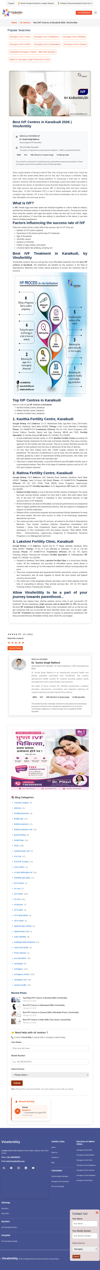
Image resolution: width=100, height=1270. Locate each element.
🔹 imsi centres (19, 867)
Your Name (16, 1042)
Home (14, 22)
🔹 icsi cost (18, 856)
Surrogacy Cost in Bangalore (46, 37)
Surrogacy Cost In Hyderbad (85, 1175)
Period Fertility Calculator (59, 1176)
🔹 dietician (18, 808)
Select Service (17, 1069)
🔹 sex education (20, 958)
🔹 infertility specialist (22, 878)
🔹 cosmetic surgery (21, 803)
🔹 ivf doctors (18, 905)
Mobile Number (18, 1056)
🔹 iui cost (17, 888)
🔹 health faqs (19, 840)
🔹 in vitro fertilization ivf (23, 872)
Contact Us (55, 1157)
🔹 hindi (17, 846)
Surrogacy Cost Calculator (60, 1181)
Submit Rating (15, 648)
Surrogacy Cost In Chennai (85, 1170)
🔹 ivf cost (18, 899)
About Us (54, 1152)
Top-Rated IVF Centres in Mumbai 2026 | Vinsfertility (45, 998)
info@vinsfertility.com (15, 1161)
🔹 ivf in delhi (18, 910)
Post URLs (5, 1208)
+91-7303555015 (13, 1157)
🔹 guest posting (20, 835)
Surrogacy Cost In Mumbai (85, 1155)
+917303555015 (84, 13)
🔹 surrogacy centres (23, 974)
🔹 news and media (21, 947)
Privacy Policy (54, 1259)
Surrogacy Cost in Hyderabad (47, 44)
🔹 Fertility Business (21, 813)
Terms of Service (42, 1259)
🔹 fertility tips (19, 819)
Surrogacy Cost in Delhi (20, 44)
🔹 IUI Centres (19, 883)
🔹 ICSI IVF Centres (22, 862)
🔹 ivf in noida (19, 921)
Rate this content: (16, 638)
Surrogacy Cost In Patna (84, 1180)
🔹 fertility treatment (22, 824)
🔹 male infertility (20, 937)
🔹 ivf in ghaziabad (21, 915)
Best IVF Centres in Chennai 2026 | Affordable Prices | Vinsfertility (51, 1012)
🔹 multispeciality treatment (25, 942)
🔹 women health (21, 985)
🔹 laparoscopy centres (23, 926)
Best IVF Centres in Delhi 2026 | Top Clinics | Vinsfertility (47, 1020)
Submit (17, 1083)
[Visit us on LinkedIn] (25, 1168)
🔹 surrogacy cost (21, 980)
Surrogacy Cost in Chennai (75, 44)
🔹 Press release (20, 953)
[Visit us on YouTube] (33, 1168)
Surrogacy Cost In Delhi (84, 1150)
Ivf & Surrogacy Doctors (9, 1227)
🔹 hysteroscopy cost (22, 851)
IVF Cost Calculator (57, 1186)
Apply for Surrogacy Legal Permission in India (29, 59)
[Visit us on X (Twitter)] (3, 1168)
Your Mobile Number (81, 1231)
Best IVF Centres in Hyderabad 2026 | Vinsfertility (44, 1005)
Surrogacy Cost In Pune (84, 1160)
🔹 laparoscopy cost (21, 931)
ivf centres (25, 22)
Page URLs (5, 1213)
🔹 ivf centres (19, 894)
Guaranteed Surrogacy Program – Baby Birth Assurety (32, 52)
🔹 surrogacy (19, 969)
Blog (53, 1162)
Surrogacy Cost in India (20, 37)
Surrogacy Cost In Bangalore (86, 1165)
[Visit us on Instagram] (18, 1168)
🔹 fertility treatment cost (24, 829)
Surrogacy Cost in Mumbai (74, 37)
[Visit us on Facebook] (11, 1168)
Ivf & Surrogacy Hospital (9, 1241)
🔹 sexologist (18, 964)
